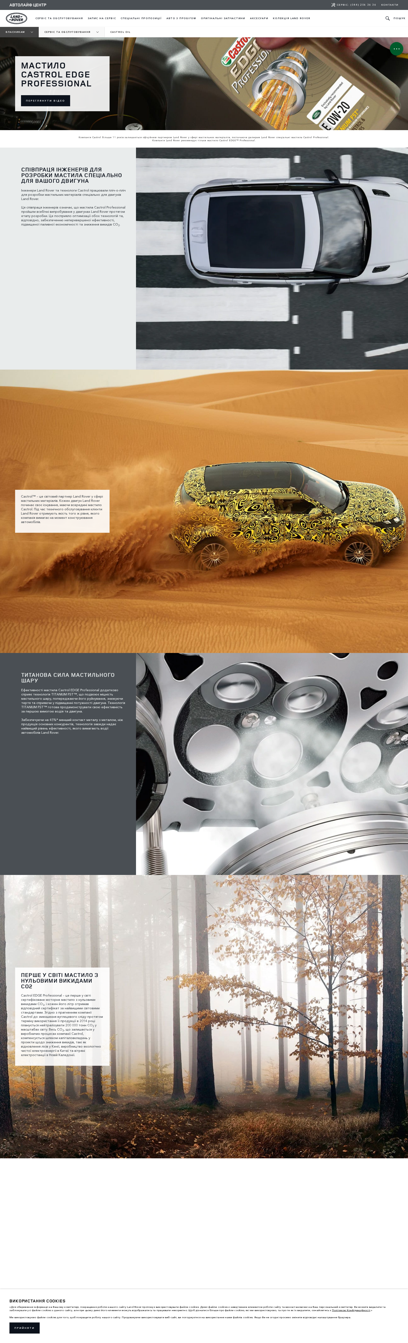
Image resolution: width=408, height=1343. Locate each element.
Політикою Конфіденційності (351, 1310)
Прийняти (24, 1328)
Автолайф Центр (27, 5)
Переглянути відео (45, 100)
